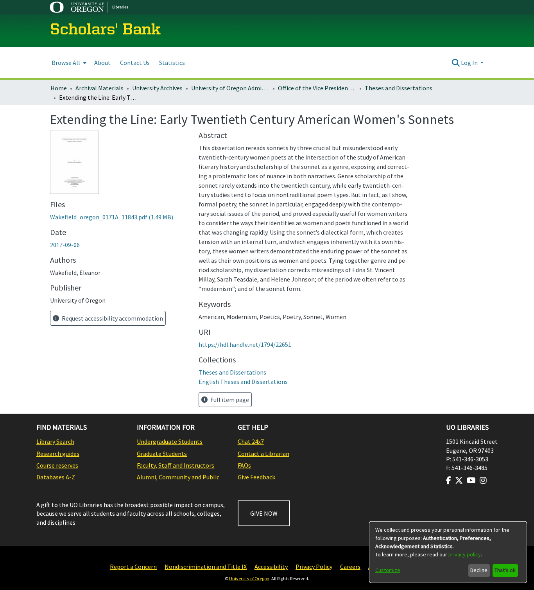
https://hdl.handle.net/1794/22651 (245, 344)
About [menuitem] (102, 62)
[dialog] (448, 552)
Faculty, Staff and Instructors (175, 465)
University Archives (157, 88)
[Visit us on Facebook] (448, 480)
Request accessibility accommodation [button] (112, 318)
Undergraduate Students (169, 441)
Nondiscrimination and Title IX (206, 566)
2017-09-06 (65, 245)
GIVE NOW (264, 513)
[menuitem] (68, 62)
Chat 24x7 (251, 441)
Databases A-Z (55, 477)
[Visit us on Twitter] (459, 480)
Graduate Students (162, 453)
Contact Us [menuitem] (135, 62)
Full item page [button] (229, 399)
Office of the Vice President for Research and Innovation (317, 88)
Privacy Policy (314, 566)
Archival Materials (99, 88)
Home (58, 88)
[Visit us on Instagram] (483, 480)
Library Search (55, 441)
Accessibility (271, 566)
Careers (350, 566)
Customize (387, 570)
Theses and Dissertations (398, 88)
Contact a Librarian (263, 453)
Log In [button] (470, 62)
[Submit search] (456, 62)
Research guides (57, 453)
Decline (478, 570)
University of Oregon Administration (230, 88)
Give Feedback (256, 477)
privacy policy (464, 554)
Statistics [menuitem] (172, 62)
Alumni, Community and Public (178, 477)
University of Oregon (249, 578)
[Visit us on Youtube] (471, 480)
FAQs (244, 465)
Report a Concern (133, 566)
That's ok (505, 570)
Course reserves (57, 465)
